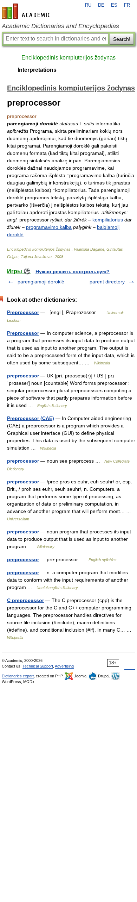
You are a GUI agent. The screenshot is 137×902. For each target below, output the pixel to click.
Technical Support (37, 666)
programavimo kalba (49, 227)
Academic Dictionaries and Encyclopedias (60, 26)
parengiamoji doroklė (41, 281)
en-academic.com (27, 11)
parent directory (107, 281)
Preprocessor (23, 312)
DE (101, 5)
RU (88, 5)
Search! (121, 39)
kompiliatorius (107, 220)
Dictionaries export (18, 676)
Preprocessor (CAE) (30, 418)
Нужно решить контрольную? (72, 271)
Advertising (64, 666)
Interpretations (37, 70)
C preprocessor (25, 600)
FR (127, 5)
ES (114, 5)
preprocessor (23, 375)
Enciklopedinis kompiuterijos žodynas (68, 58)
